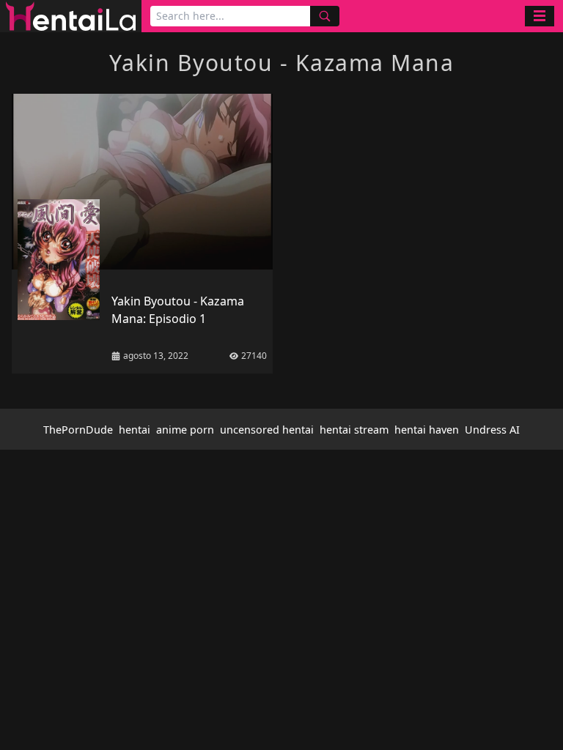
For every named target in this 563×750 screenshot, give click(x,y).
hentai (134, 430)
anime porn (185, 430)
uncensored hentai (267, 430)
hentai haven (426, 430)
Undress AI (492, 430)
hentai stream (354, 430)
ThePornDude (78, 430)
